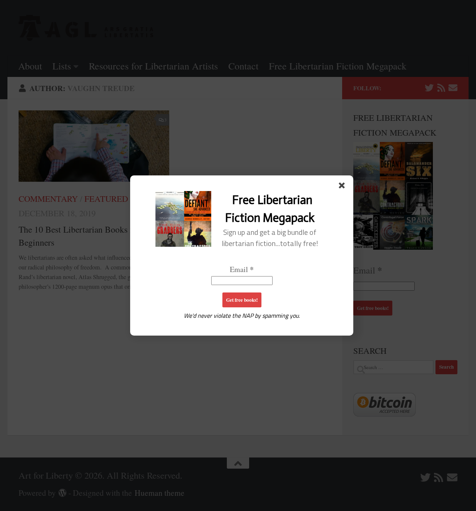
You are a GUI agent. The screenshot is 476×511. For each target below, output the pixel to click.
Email (242, 269)
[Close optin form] (343, 186)
